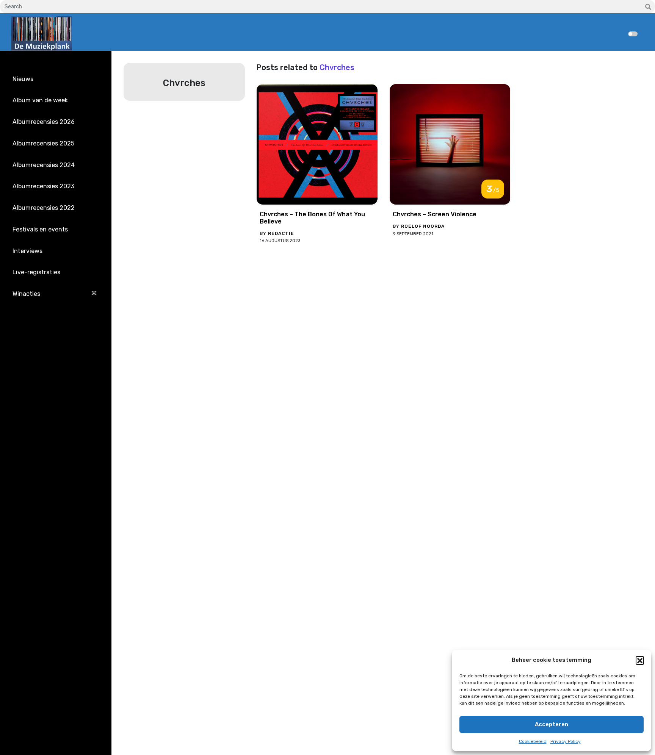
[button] (640, 660)
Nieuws (23, 79)
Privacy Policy (565, 741)
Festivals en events (40, 229)
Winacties (26, 293)
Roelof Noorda (423, 226)
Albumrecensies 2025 (43, 143)
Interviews (27, 251)
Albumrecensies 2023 (43, 186)
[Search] (648, 7)
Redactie (281, 233)
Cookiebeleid (533, 741)
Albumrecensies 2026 (44, 121)
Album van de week (40, 100)
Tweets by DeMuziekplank (44, 336)
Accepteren (551, 724)
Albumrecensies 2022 (44, 207)
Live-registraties (36, 272)
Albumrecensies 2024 (44, 165)
